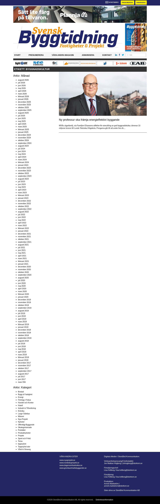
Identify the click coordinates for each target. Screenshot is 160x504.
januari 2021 (23, 264)
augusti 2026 (23, 80)
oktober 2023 (23, 173)
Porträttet (21, 430)
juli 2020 (21, 280)
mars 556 (22, 382)
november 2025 (24, 105)
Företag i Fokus (24, 400)
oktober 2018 (23, 335)
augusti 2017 (23, 374)
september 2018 (24, 338)
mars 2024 (22, 160)
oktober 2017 (23, 368)
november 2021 (24, 237)
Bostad (21, 392)
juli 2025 (21, 116)
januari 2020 (23, 297)
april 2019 (22, 319)
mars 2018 (22, 355)
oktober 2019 (23, 305)
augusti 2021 (23, 245)
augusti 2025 (23, 113)
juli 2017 (21, 377)
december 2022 (24, 201)
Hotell (20, 405)
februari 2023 (23, 195)
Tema (20, 441)
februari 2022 (23, 228)
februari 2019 (23, 324)
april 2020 (22, 289)
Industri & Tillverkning (27, 408)
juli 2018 (21, 344)
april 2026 (22, 91)
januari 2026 (23, 99)
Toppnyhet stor (24, 447)
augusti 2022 (23, 212)
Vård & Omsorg (24, 449)
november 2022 (24, 204)
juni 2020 (22, 283)
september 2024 (24, 143)
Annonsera (141, 2)
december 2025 (24, 102)
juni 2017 (22, 379)
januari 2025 (23, 132)
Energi (20, 397)
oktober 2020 (23, 272)
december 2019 (24, 300)
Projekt (21, 436)
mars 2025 (22, 127)
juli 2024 (21, 149)
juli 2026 (21, 83)
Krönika (21, 411)
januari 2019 (23, 327)
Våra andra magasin (63, 55)
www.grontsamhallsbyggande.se (73, 468)
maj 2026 (22, 88)
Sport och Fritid (24, 438)
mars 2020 (22, 291)
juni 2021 (22, 250)
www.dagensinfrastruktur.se (71, 465)
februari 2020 (23, 294)
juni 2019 (22, 316)
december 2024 (24, 135)
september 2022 (24, 209)
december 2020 (24, 267)
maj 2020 (22, 286)
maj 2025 (22, 121)
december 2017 (24, 363)
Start (17, 55)
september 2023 (24, 176)
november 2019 (24, 302)
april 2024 (22, 157)
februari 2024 (23, 162)
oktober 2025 (23, 107)
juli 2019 (21, 313)
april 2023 (22, 190)
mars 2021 (22, 258)
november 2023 (24, 171)
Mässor (21, 416)
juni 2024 (22, 151)
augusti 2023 (23, 179)
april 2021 (22, 256)
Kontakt (107, 55)
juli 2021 (21, 248)
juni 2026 (22, 86)
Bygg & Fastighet (25, 394)
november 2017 (24, 366)
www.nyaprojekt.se (67, 460)
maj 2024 (22, 154)
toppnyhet (22, 444)
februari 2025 (23, 129)
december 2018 (24, 330)
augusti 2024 (23, 146)
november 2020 (24, 269)
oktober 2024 (23, 140)
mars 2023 (22, 193)
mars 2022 (22, 225)
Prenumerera (127, 2)
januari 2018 (23, 360)
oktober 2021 (23, 239)
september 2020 (24, 275)
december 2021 (24, 234)
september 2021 (24, 242)
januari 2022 (23, 231)
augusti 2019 (23, 311)
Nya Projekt (23, 419)
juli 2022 (21, 215)
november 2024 (24, 138)
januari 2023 (23, 198)
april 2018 (22, 352)
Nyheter (21, 422)
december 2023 (24, 168)
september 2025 (24, 110)
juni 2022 (22, 217)
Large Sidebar (24, 414)
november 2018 (24, 333)
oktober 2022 (23, 206)
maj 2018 (22, 349)
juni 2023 (22, 184)
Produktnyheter (24, 433)
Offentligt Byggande (26, 425)
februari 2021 (23, 261)
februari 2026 (23, 96)
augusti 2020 (23, 278)
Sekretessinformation (104, 500)
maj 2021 (22, 253)
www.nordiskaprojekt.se (69, 463)
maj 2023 (22, 187)
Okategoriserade (25, 427)
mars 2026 (22, 94)
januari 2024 (23, 165)
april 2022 (22, 223)
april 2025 (22, 124)
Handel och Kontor (25, 403)
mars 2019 (22, 322)
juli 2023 (21, 182)
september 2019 (24, 308)
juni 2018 (22, 346)
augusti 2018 (23, 341)
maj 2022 (22, 220)
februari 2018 (23, 357)
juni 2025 (22, 118)
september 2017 (24, 371)
